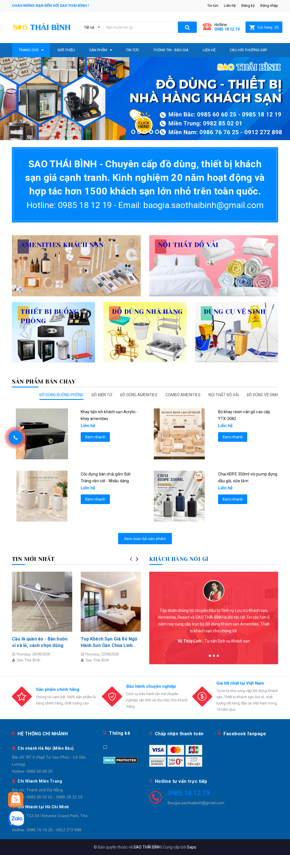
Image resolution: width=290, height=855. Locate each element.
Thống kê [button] (119, 733)
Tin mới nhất (33, 559)
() (268, 27)
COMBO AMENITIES (183, 395)
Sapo (191, 847)
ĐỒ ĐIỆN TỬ (101, 395)
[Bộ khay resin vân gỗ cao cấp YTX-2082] (179, 433)
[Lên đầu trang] (277, 838)
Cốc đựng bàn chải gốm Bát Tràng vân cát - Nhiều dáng (106, 477)
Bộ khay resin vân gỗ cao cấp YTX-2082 (244, 415)
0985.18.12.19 (189, 793)
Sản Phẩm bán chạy (43, 381)
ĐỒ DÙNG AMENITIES (138, 395)
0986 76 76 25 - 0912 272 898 (54, 830)
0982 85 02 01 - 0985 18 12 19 (54, 797)
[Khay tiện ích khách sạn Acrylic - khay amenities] (42, 433)
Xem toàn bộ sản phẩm (145, 538)
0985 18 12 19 (227, 29)
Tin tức (212, 5)
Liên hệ (230, 5)
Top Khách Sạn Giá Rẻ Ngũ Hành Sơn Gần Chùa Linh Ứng (109, 645)
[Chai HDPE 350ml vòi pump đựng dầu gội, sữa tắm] (179, 496)
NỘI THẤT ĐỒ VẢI (223, 395)
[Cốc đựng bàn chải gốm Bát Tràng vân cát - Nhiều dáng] (42, 496)
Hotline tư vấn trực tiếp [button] (181, 781)
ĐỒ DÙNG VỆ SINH (262, 395)
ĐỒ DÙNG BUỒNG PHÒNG (61, 395)
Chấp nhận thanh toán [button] (179, 733)
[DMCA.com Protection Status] (120, 759)
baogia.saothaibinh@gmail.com (203, 205)
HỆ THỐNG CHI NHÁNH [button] (43, 733)
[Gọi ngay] (15, 437)
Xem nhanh (95, 437)
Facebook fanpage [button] (244, 733)
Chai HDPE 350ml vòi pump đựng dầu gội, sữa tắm (248, 477)
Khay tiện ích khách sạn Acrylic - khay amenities (109, 415)
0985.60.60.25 (40, 771)
